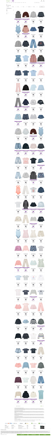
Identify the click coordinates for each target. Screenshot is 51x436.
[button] (44, 1)
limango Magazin (6, 427)
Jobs (5, 428)
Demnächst (34, 426)
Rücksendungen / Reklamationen (21, 426)
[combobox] (39, 2)
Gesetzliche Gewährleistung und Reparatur (22, 428)
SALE (6, 13)
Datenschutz (13, 427)
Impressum (13, 428)
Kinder (6, 10)
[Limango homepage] (8, 1)
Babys (27, 426)
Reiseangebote (34, 428)
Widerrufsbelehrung (13, 426)
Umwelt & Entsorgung (20, 427)
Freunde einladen (6, 426)
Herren (27, 428)
